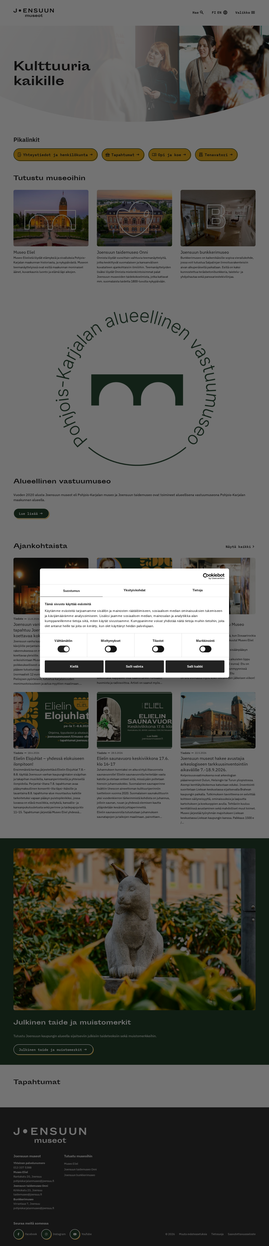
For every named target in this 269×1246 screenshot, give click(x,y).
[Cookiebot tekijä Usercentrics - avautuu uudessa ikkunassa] (206, 576)
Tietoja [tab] (198, 590)
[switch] (111, 649)
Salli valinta (134, 666)
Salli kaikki (195, 666)
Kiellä (74, 666)
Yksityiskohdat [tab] (134, 590)
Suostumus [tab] (71, 590)
